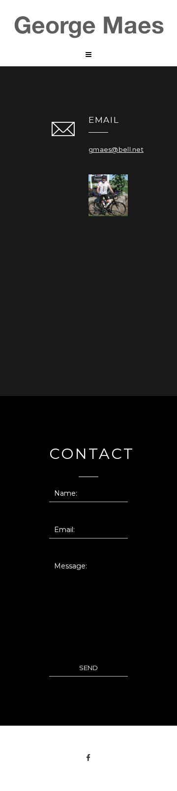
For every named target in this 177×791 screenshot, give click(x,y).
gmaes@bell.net (116, 149)
